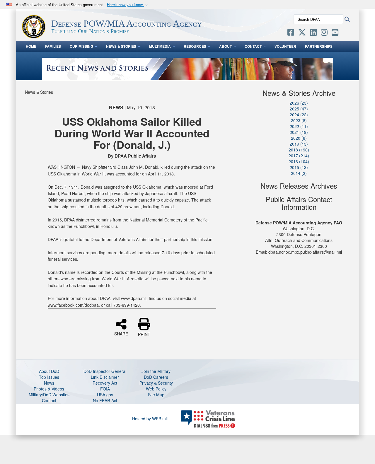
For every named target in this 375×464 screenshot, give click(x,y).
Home (31, 46)
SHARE (121, 333)
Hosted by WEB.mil (150, 419)
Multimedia (160, 46)
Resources (195, 46)
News (49, 383)
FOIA (105, 389)
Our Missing (81, 46)
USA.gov (105, 395)
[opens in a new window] (290, 33)
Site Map (156, 395)
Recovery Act (105, 383)
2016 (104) (299, 161)
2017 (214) (299, 155)
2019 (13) (299, 144)
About (225, 46)
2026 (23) (299, 103)
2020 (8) (299, 138)
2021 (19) (299, 132)
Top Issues (49, 377)
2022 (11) (299, 126)
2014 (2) (299, 173)
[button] (128, 5)
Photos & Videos (49, 389)
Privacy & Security (156, 383)
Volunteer (285, 46)
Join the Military (156, 371)
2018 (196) (299, 150)
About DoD (49, 371)
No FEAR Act (105, 400)
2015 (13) (299, 167)
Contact (253, 46)
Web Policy (156, 389)
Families (53, 46)
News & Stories (121, 46)
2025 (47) (299, 109)
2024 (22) (299, 114)
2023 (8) (299, 120)
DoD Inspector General (104, 371)
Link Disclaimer (105, 377)
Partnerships (319, 46)
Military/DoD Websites (49, 395)
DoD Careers (156, 377)
